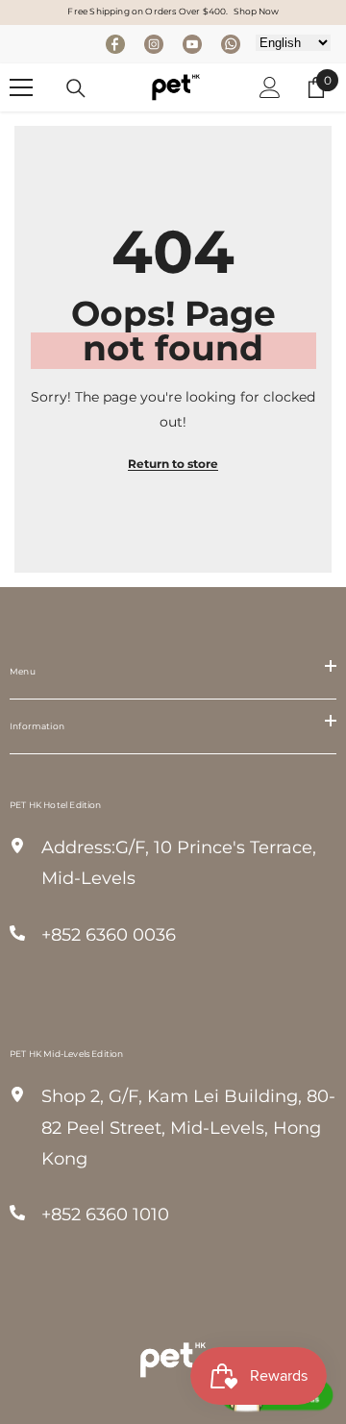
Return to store (173, 463)
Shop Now (256, 11)
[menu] (21, 87)
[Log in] (270, 87)
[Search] (75, 88)
